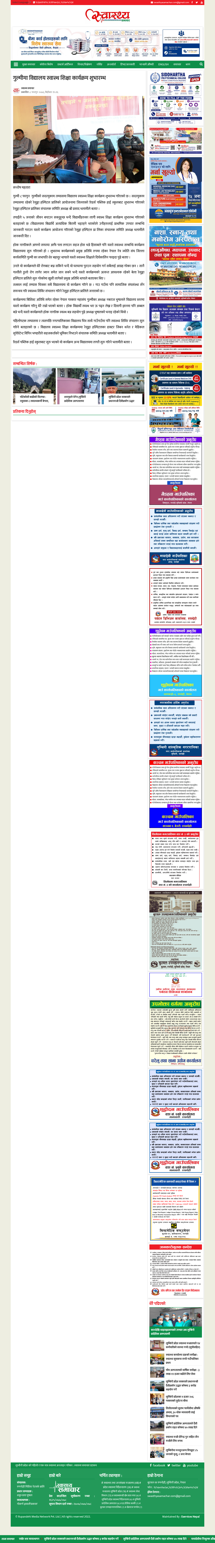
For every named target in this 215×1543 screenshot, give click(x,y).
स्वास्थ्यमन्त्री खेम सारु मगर (126, 1496)
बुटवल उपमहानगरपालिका (112, 1507)
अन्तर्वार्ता (111, 64)
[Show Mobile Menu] (15, 64)
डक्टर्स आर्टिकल (65, 64)
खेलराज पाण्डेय (134, 1507)
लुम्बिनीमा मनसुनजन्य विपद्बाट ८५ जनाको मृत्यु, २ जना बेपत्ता (182, 1452)
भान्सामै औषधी (146, 64)
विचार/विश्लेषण (85, 64)
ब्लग (188, 64)
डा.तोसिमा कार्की (130, 1503)
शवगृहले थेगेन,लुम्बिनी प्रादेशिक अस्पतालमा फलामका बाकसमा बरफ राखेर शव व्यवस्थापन (76, 403)
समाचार (177, 64)
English (163, 64)
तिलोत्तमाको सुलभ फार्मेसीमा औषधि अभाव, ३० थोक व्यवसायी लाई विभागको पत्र (183, 1412)
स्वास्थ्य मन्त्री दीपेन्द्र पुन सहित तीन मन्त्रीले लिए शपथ (182, 1439)
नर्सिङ (99, 64)
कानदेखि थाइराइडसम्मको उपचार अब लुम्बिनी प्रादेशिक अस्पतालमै (172, 1332)
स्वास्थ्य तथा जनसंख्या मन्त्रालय (121, 1483)
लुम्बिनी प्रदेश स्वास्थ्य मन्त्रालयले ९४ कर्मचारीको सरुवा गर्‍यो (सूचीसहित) (183, 1345)
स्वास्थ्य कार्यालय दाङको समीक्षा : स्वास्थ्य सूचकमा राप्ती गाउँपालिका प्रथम (182, 1359)
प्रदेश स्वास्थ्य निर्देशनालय (117, 1487)
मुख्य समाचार (28, 64)
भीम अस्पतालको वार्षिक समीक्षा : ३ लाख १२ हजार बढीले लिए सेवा (183, 1372)
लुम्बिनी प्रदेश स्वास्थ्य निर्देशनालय (117, 1499)
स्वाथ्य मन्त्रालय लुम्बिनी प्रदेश (120, 1489)
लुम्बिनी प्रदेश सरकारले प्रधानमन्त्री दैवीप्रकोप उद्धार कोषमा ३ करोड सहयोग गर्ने (43, 1539)
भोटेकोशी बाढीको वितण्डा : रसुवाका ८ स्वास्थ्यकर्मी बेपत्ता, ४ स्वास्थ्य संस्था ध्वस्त (34, 401)
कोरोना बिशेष (46, 64)
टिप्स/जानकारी (127, 64)
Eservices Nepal (190, 1516)
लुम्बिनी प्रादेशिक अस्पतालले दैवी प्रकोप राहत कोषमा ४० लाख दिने (117, 1539)
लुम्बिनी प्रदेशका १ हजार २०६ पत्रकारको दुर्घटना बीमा (180, 1399)
